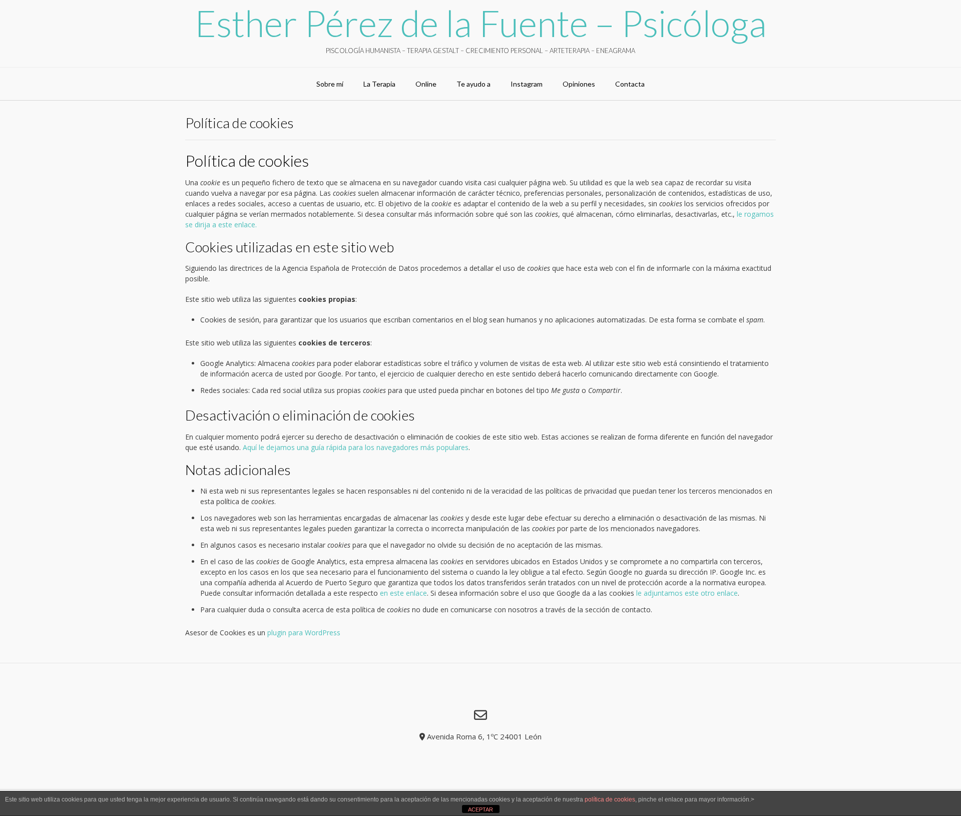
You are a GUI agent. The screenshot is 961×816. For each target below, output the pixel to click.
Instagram (527, 84)
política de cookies (610, 799)
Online (425, 84)
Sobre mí (329, 84)
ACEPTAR (480, 809)
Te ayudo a (473, 84)
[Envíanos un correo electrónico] (480, 714)
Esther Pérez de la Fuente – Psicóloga (481, 23)
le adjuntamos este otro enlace (687, 593)
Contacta (630, 84)
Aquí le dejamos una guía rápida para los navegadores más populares (355, 447)
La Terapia (379, 84)
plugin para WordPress (303, 632)
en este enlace (403, 593)
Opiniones (579, 84)
